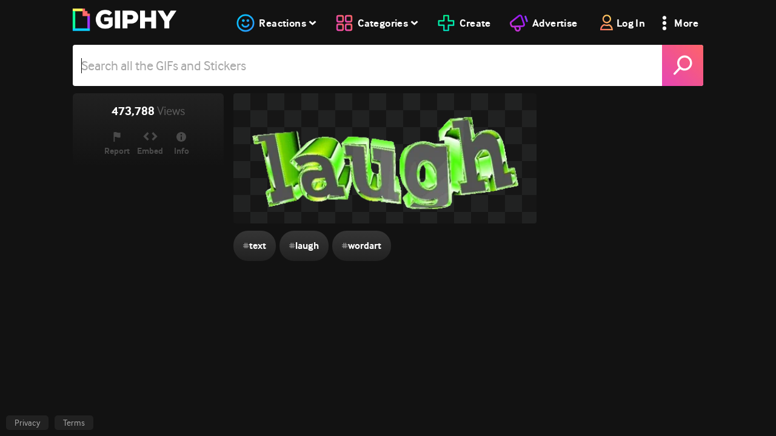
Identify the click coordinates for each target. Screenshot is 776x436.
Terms (74, 423)
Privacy (27, 423)
